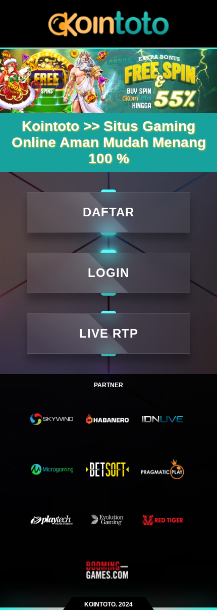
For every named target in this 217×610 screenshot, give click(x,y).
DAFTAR (108, 212)
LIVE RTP (108, 333)
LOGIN (108, 272)
